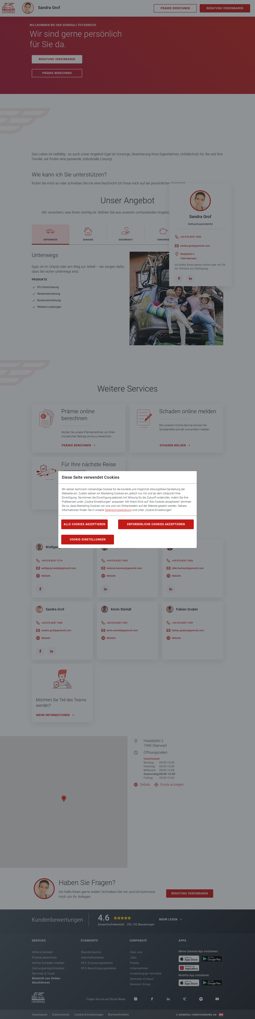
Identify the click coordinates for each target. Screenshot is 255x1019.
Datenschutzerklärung (118, 510)
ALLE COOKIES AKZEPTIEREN (84, 524)
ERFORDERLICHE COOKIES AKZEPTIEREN (156, 524)
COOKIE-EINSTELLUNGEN (88, 539)
